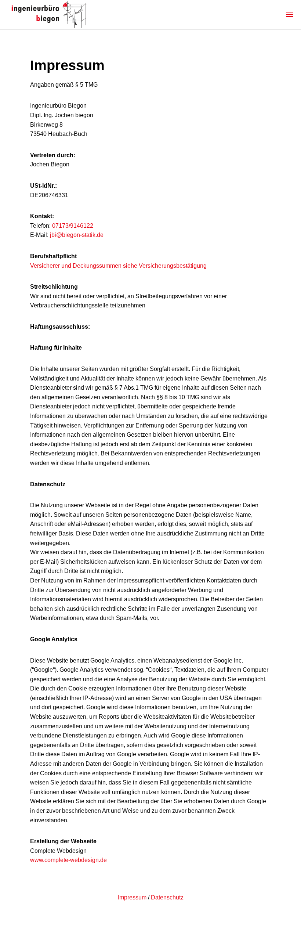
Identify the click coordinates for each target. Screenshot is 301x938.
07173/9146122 (72, 226)
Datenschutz (167, 897)
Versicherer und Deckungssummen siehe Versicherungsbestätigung (118, 266)
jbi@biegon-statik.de (77, 235)
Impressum (132, 897)
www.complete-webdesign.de (68, 860)
